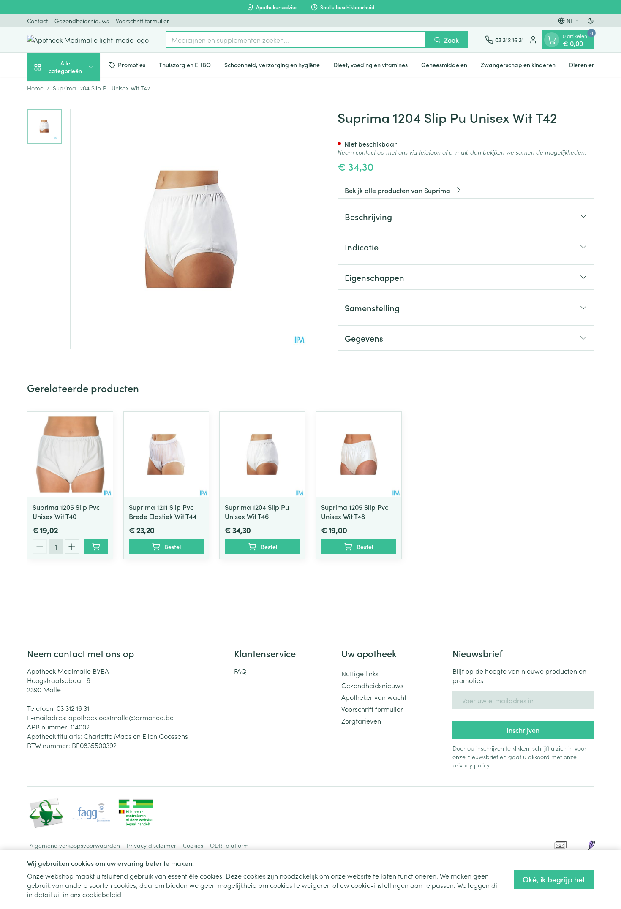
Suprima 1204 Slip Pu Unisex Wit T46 (257, 511)
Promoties (131, 64)
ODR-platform (229, 845)
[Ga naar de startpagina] (88, 39)
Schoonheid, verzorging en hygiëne (272, 64)
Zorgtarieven (361, 720)
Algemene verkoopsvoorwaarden (75, 845)
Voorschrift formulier (142, 20)
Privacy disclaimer (151, 845)
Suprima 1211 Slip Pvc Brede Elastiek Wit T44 (162, 511)
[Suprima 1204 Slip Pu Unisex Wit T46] (262, 454)
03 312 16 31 (73, 708)
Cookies (193, 845)
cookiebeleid (101, 894)
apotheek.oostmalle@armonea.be (121, 717)
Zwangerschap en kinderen (518, 64)
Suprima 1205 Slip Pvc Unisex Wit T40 (66, 511)
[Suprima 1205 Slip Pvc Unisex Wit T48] (358, 454)
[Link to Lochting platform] (591, 845)
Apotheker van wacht (373, 697)
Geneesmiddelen (444, 64)
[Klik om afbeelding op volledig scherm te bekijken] (190, 229)
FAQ (240, 670)
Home (35, 88)
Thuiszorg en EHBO (185, 64)
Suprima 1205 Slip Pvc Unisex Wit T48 (354, 511)
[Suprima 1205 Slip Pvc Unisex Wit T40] (70, 454)
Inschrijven (523, 730)
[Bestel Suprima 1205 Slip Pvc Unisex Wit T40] (96, 546)
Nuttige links (360, 673)
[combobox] (295, 39)
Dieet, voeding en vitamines (370, 64)
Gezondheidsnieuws (81, 20)
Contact (37, 20)
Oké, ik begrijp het (554, 879)
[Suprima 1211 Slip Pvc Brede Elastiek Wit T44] (166, 454)
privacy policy (470, 765)
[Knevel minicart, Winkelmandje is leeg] (551, 39)
